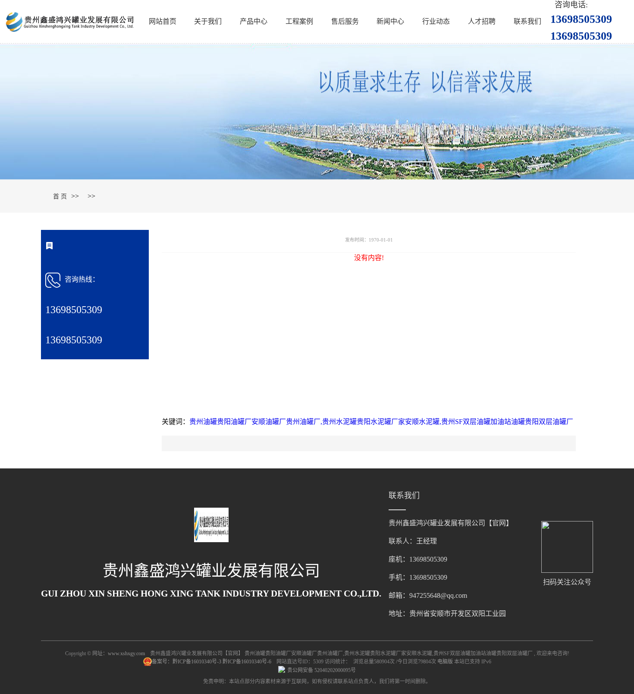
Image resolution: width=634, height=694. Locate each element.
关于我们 (208, 21)
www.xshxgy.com (126, 653)
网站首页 (162, 21)
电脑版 (445, 662)
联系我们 (527, 21)
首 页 (60, 196)
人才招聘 (482, 21)
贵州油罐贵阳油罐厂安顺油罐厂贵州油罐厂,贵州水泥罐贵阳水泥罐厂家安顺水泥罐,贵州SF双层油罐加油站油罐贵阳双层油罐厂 (381, 421)
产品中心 (253, 21)
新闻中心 (390, 21)
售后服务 (345, 21)
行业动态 (436, 21)
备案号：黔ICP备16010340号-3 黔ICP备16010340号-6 (212, 662)
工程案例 (299, 21)
